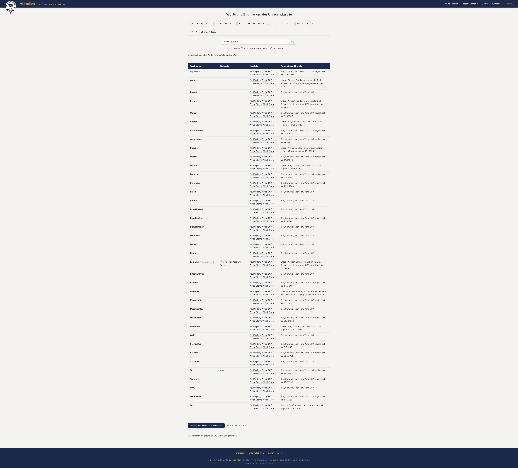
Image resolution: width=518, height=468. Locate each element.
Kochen (270, 453)
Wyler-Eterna (256, 74)
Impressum (241, 453)
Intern (279, 453)
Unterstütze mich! (256, 453)
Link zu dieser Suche (237, 425)
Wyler (257, 71)
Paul (252, 71)
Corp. (271, 74)
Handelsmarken (451, 4)
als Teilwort (278, 48)
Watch (265, 74)
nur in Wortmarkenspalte (255, 48)
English (509, 4)
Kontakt (496, 4)
